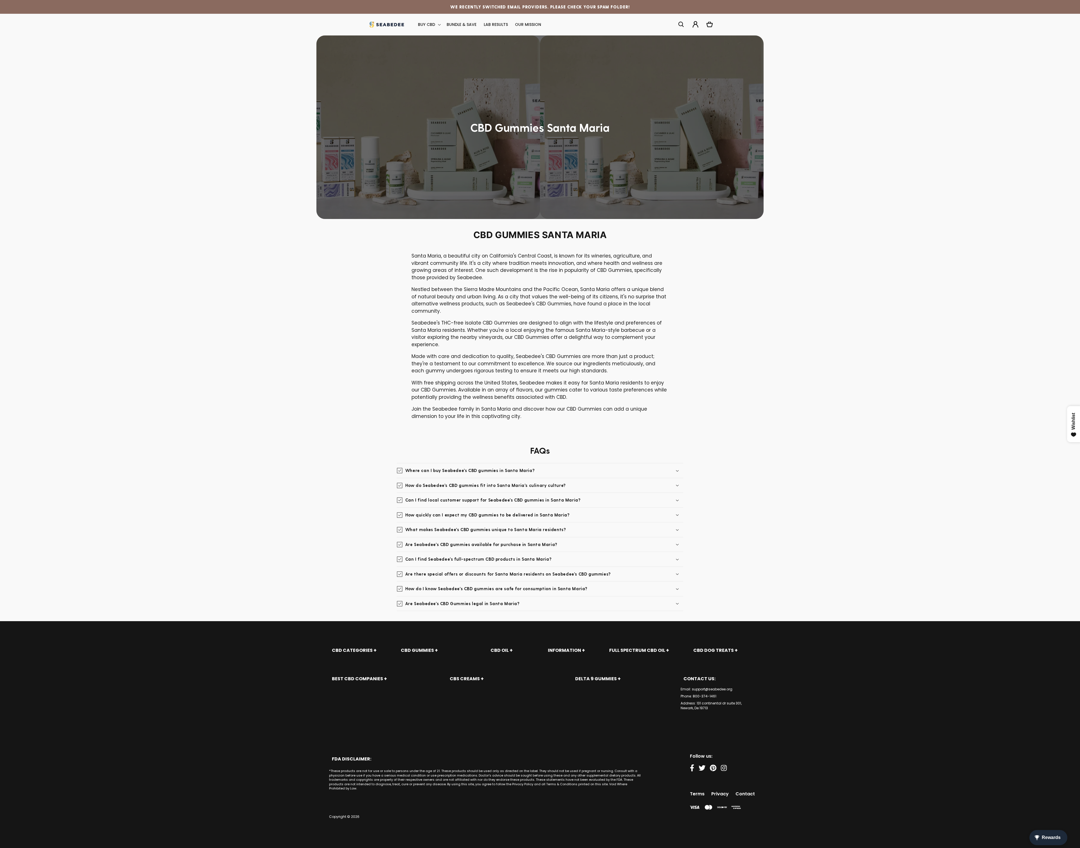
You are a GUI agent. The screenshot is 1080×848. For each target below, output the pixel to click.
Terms (697, 794)
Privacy (720, 794)
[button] (429, 25)
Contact (745, 794)
